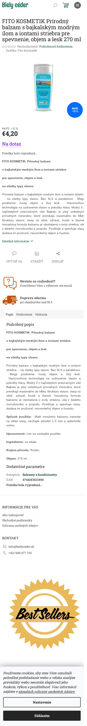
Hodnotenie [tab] (24, 314)
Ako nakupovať (13, 515)
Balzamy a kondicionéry (40, 475)
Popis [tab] (9, 314)
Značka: (21, 50)
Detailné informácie (15, 241)
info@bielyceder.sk (21, 546)
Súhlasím (42, 715)
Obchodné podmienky (17, 520)
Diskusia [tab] (41, 314)
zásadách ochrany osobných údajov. (46, 691)
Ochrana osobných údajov (20, 525)
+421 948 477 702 (20, 553)
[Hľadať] (55, 5)
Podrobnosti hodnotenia (56, 46)
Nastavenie (42, 702)
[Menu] (77, 5)
